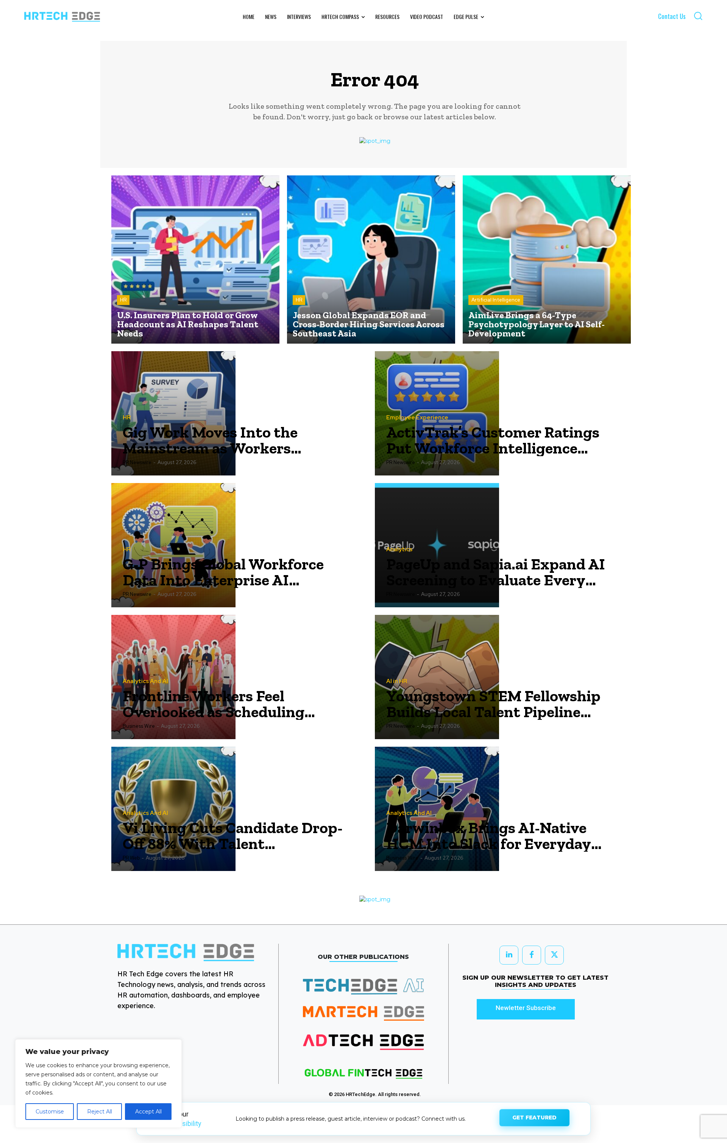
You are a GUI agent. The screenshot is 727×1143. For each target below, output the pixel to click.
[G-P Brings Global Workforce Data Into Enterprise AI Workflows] (173, 545)
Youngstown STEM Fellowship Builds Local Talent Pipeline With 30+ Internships (493, 704)
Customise (50, 1111)
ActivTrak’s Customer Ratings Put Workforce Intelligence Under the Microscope (492, 440)
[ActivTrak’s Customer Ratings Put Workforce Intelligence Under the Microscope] (437, 413)
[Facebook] (531, 955)
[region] (98, 1083)
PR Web (131, 858)
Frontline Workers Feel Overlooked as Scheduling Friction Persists (213, 704)
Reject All (99, 1111)
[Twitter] (554, 955)
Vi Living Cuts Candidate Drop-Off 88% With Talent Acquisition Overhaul (233, 836)
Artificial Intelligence (495, 300)
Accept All (148, 1111)
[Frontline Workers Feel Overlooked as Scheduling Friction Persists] (173, 677)
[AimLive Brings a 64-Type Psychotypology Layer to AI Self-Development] (547, 259)
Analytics (399, 549)
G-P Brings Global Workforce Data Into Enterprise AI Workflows (223, 572)
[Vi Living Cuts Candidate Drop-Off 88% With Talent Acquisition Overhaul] (173, 809)
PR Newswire (137, 462)
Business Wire (139, 726)
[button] (698, 15)
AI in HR (396, 681)
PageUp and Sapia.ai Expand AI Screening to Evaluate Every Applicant (495, 572)
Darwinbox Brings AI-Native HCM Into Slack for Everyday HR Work (488, 836)
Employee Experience (417, 418)
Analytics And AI (145, 681)
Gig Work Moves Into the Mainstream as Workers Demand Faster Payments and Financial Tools (228, 440)
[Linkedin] (508, 955)
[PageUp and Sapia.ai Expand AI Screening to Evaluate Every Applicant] (437, 545)
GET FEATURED (534, 1118)
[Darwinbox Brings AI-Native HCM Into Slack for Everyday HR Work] (437, 809)
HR (123, 300)
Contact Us (672, 16)
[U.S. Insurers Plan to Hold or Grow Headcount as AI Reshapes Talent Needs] (195, 259)
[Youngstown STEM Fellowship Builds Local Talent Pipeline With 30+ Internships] (437, 677)
